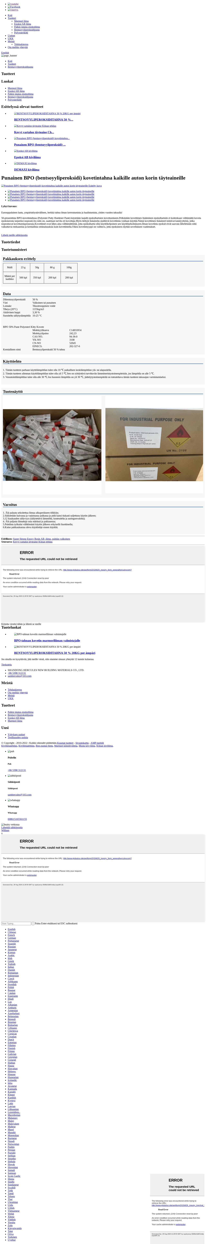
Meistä (11, 41)
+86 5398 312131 (17, 673)
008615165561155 (17, 819)
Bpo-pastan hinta (44, 745)
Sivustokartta (82, 743)
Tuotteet (12, 18)
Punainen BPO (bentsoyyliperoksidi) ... (40, 144)
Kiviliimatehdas (9, 745)
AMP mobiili (97, 743)
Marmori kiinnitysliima (65, 745)
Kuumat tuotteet (65, 743)
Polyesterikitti (21, 32)
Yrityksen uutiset (16, 734)
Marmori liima (21, 21)
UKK (11, 38)
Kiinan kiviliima (104, 745)
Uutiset (11, 35)
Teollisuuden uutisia (18, 737)
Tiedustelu (6, 664)
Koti (10, 15)
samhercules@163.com (19, 676)
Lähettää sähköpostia (12, 827)
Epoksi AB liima (22, 24)
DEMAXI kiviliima (26, 169)
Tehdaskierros (21, 44)
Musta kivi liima (87, 745)
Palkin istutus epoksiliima (27, 26)
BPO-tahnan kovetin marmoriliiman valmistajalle (47, 640)
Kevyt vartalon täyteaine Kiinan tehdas (32, 541)
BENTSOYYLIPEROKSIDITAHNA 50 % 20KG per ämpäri (54, 653)
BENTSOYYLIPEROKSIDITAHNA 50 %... (43, 119)
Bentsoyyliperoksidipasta (27, 29)
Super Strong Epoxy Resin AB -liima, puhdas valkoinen (41, 538)
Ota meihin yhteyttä (18, 47)
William (5, 830)
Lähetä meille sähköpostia (14, 235)
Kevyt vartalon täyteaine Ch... (34, 132)
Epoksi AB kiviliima (27, 157)
